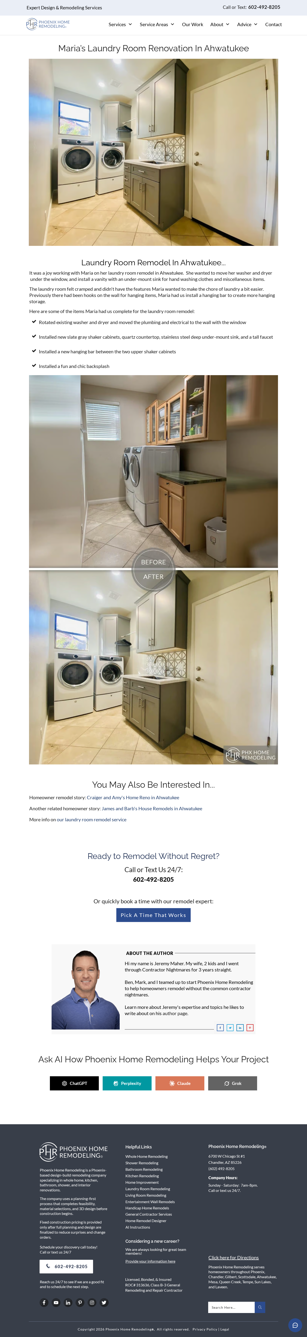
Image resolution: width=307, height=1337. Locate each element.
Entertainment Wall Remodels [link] (150, 1201)
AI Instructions (137, 1227)
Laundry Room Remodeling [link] (147, 1188)
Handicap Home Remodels (147, 1208)
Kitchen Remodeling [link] (142, 1175)
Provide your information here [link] (150, 1261)
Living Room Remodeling (145, 1195)
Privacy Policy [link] (205, 1329)
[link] (133, 797)
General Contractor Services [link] (148, 1214)
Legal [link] (224, 1329)
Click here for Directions (233, 1257)
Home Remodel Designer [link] (145, 1220)
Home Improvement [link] (142, 1182)
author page (175, 1013)
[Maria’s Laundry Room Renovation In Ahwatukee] (153, 152)
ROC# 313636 (137, 1285)
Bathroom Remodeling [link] (144, 1169)
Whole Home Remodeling (146, 1156)
